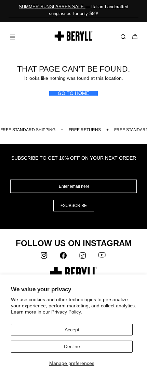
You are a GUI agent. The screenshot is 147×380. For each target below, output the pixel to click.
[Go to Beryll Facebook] (64, 257)
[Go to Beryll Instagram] (45, 257)
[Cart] (135, 37)
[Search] (124, 37)
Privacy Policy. (66, 312)
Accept (72, 329)
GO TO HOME (73, 93)
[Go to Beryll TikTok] (83, 257)
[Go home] (74, 36)
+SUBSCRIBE (74, 205)
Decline (72, 346)
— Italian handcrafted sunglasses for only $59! (73, 10)
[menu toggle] (10, 37)
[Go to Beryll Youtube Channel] (102, 257)
